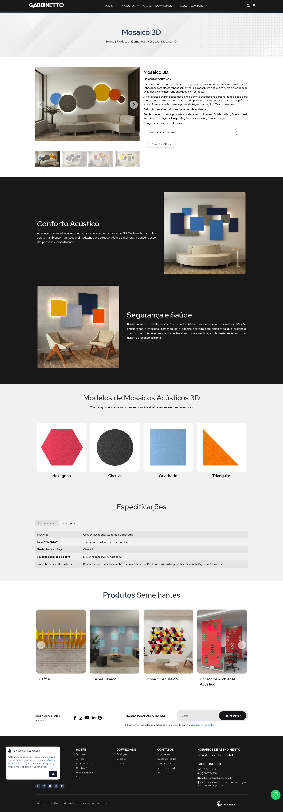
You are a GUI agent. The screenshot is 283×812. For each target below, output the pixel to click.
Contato (197, 6)
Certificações (82, 768)
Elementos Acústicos (145, 41)
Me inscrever (233, 715)
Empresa (80, 754)
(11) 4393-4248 (208, 768)
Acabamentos (161, 143)
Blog (183, 6)
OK (53, 774)
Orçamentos (163, 754)
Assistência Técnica (166, 758)
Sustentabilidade (84, 772)
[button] (134, 105)
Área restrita (104, 803)
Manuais (120, 763)
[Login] (254, 6)
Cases (147, 6)
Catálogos (121, 754)
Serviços (80, 758)
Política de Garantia (85, 763)
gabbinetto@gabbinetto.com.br (216, 777)
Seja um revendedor (167, 768)
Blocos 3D (121, 758)
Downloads (163, 6)
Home (110, 41)
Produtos (128, 6)
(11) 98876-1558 (208, 773)
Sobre (109, 6)
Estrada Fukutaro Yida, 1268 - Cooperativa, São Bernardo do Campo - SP (222, 784)
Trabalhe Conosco (166, 763)
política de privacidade (201, 724)
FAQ (159, 772)
